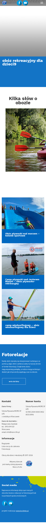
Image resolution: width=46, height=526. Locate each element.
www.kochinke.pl (22, 511)
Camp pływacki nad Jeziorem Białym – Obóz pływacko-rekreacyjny (22, 281)
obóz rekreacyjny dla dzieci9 (22, 62)
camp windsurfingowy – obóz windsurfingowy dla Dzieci (22, 326)
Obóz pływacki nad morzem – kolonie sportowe (22, 234)
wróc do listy (14, 381)
